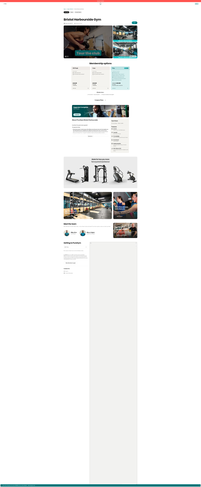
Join (134, 22)
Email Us (66, 271)
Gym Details (66, 12)
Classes (72, 12)
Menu (6, 3)
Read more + (90, 136)
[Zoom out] (136, 244)
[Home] (100, 4)
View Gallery (134, 56)
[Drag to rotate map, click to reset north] (136, 246)
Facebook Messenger (69, 273)
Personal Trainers (78, 12)
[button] (113, 363)
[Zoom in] (136, 243)
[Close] (199, 485)
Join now (77, 114)
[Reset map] (90, 243)
